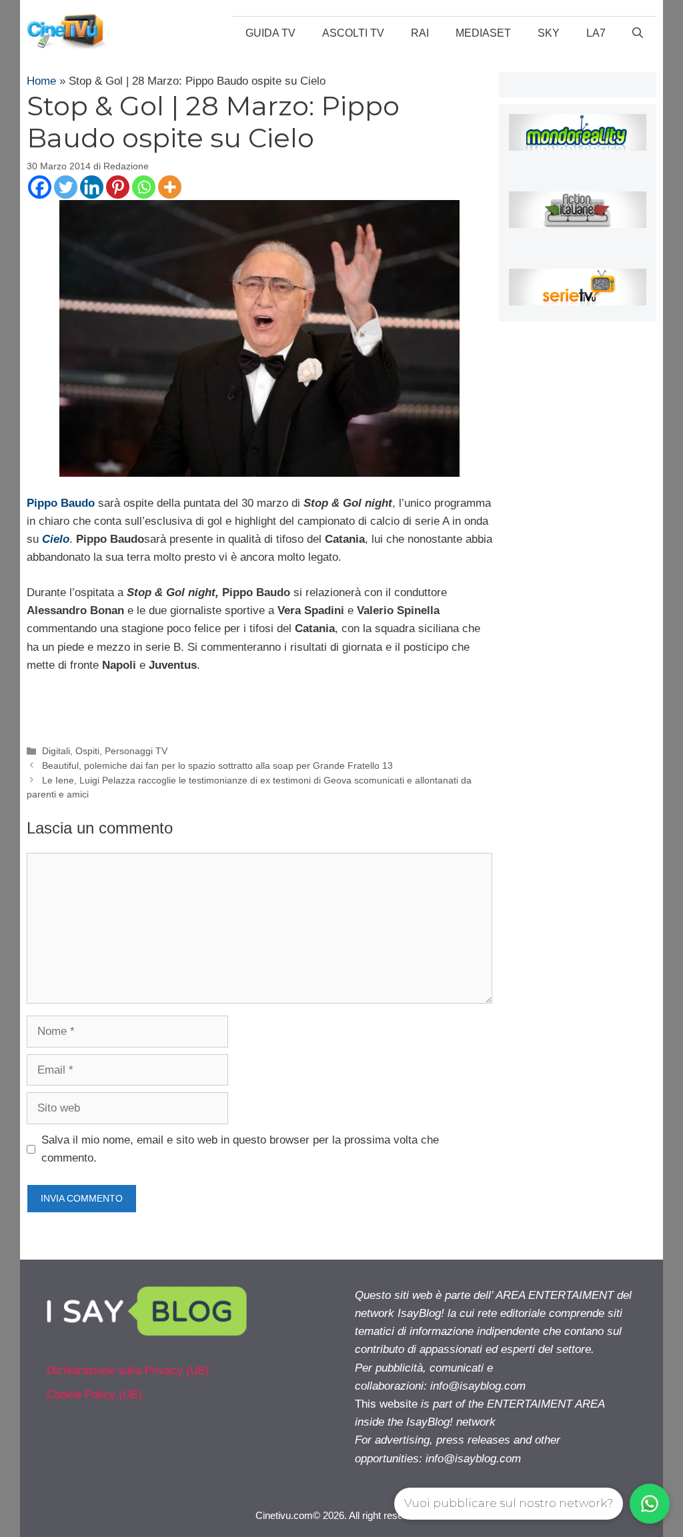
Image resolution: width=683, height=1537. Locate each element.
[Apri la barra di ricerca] (637, 33)
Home (41, 81)
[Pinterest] (117, 187)
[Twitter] (65, 187)
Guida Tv (270, 33)
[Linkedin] (91, 187)
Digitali (56, 750)
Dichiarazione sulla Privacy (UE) (128, 1370)
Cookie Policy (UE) (94, 1394)
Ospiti (87, 750)
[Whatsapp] (143, 187)
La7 (596, 33)
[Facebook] (39, 187)
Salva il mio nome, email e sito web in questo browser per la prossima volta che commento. (240, 1149)
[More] (169, 187)
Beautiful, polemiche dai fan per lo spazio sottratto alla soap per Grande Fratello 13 (217, 765)
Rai (420, 33)
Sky (549, 33)
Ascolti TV (353, 33)
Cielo (55, 539)
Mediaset (483, 33)
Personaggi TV (136, 750)
